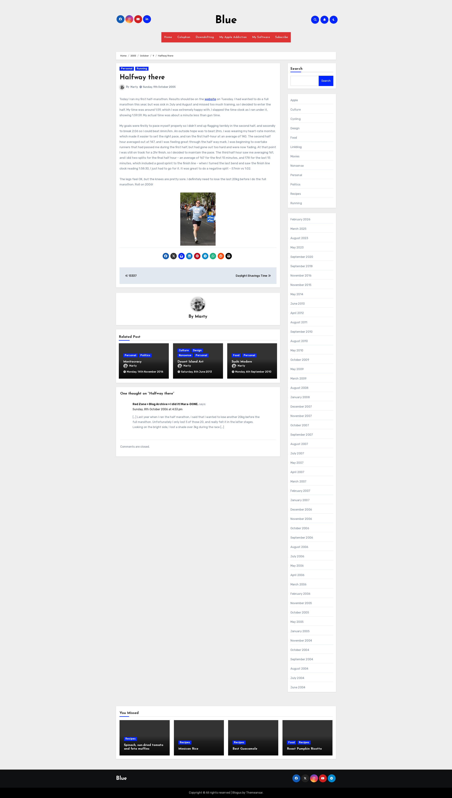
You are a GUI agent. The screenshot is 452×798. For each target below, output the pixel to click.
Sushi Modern (242, 361)
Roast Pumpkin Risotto (304, 748)
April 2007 (297, 472)
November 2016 (301, 275)
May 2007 (297, 462)
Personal (126, 68)
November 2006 (301, 519)
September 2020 (301, 257)
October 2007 (299, 425)
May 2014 (296, 294)
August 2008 (299, 388)
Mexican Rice (188, 748)
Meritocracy (132, 361)
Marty (134, 86)
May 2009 (297, 369)
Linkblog (296, 147)
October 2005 (299, 612)
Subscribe (281, 37)
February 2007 (300, 491)
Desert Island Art (190, 361)
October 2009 (299, 359)
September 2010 (301, 331)
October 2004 (299, 650)
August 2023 (299, 238)
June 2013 (297, 303)
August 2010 (299, 341)
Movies (295, 156)
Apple (294, 100)
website (210, 99)
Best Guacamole (245, 748)
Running (142, 68)
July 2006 (297, 556)
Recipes (295, 193)
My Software (261, 37)
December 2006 (301, 509)
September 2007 (301, 434)
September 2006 (301, 537)
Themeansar (254, 792)
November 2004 (301, 640)
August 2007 (299, 444)
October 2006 (299, 528)
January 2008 (300, 397)
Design (197, 350)
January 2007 (300, 500)
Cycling (295, 119)
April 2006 (297, 575)
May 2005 (297, 622)
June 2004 (297, 687)
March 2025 (298, 228)
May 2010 (296, 350)
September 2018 (301, 266)
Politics (145, 355)
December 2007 (301, 406)
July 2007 (297, 453)
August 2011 (298, 322)
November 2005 (301, 603)
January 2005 (300, 631)
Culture (184, 350)
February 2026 (300, 219)
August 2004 (299, 668)
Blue (226, 20)
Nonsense (185, 355)
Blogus (237, 792)
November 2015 (300, 285)
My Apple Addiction (233, 37)
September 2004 (301, 659)
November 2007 (301, 416)
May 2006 (297, 565)
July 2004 (297, 678)
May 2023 (297, 247)
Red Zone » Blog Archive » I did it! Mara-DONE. (165, 404)
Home (168, 37)
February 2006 (300, 593)
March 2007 (298, 481)
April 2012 (297, 313)
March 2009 (298, 378)
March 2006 (298, 584)
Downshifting (205, 37)
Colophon (183, 37)
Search (296, 69)
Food (236, 355)
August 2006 (299, 547)
